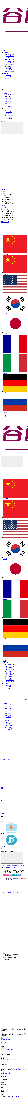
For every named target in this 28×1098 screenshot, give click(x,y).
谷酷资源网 (15, 878)
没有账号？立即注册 (6, 1039)
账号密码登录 (10, 1049)
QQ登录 (3, 819)
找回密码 (9, 1059)
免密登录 (14, 1059)
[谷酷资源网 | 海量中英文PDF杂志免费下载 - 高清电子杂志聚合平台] (14, 867)
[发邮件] (15, 952)
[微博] (14, 928)
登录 (4, 415)
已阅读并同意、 (10, 1096)
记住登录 (4, 1049)
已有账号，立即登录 (6, 1073)
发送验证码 (3, 1048)
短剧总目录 (3, 846)
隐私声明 (23, 1069)
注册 (4, 416)
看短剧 (2, 833)
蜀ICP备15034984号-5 (13, 880)
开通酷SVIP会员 (5, 222)
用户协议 (18, 1069)
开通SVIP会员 (4, 206)
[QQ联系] (15, 917)
